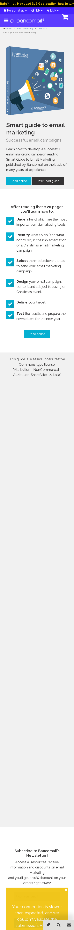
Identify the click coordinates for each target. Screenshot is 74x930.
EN (37, 10)
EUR (53, 10)
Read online (19, 181)
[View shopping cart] (38, 17)
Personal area (15, 10)
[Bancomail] (27, 23)
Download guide (48, 181)
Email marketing (25, 28)
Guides (41, 28)
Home (9, 28)
